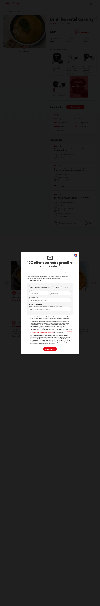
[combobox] (39, 293)
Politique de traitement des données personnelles (51, 331)
